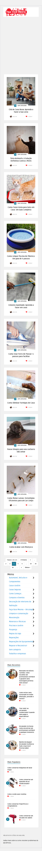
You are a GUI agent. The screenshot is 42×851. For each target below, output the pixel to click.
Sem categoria (22, 105)
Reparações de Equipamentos (21, 642)
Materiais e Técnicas (17, 621)
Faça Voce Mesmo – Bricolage (21, 609)
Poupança (13, 630)
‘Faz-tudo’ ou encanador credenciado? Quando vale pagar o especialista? (27, 712)
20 (35, 564)
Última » (27, 567)
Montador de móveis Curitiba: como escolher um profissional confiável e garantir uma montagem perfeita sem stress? (27, 677)
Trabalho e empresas (17, 654)
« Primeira (23, 560)
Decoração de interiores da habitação (20, 604)
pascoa (14, 116)
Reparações (14, 638)
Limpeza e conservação (18, 613)
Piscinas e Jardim (16, 625)
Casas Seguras (15, 590)
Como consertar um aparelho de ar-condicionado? (26, 782)
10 (31, 564)
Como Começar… (15, 594)
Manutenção (14, 617)
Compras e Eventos (17, 598)
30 (13, 567)
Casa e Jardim (14, 586)
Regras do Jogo (15, 634)
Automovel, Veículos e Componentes (18, 580)
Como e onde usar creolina (16, 794)
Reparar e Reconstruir (18, 646)
